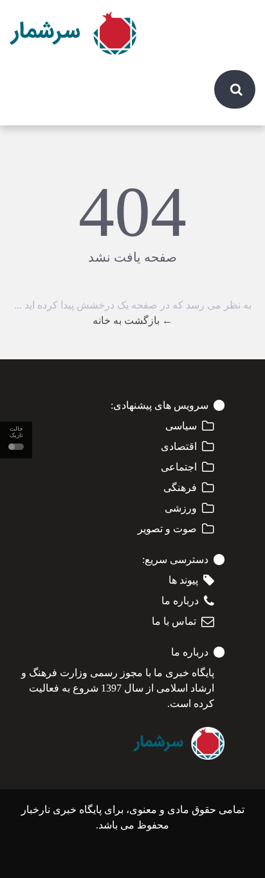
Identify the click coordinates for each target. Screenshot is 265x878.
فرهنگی (180, 487)
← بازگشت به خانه (132, 320)
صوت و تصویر (167, 528)
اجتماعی (179, 466)
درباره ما (180, 600)
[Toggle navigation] (238, 19)
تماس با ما (174, 621)
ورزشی (181, 508)
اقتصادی (179, 446)
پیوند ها (183, 580)
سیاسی (181, 425)
